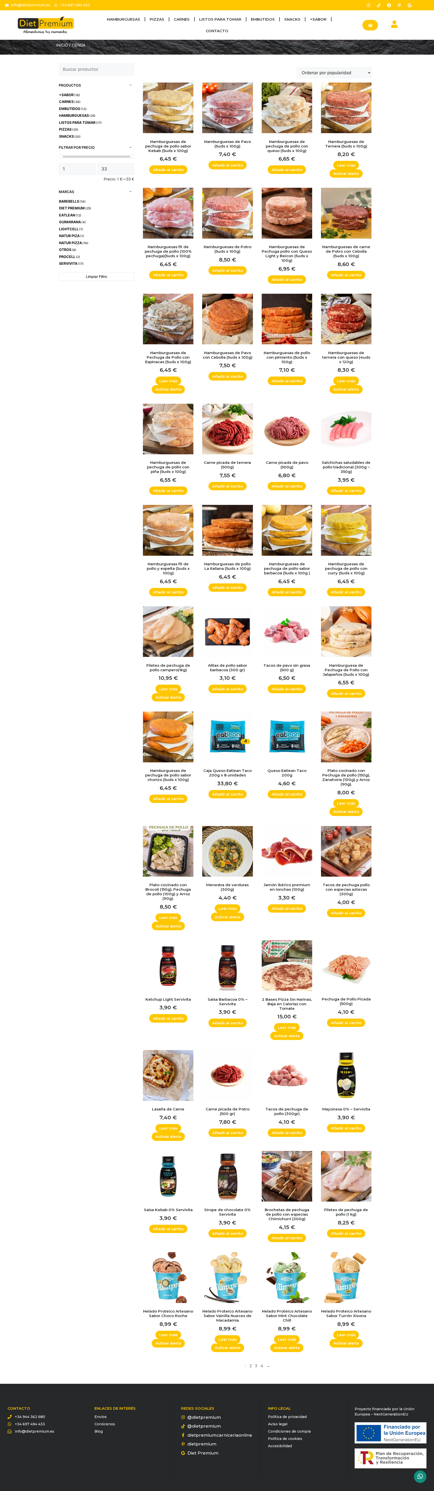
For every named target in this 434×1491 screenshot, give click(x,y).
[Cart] (370, 25)
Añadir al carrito (168, 169)
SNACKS (292, 19)
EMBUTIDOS (263, 19)
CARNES (182, 19)
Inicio (62, 45)
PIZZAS (157, 19)
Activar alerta (346, 173)
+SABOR (318, 19)
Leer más (346, 165)
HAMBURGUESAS (123, 19)
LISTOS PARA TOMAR (220, 19)
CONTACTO (217, 30)
